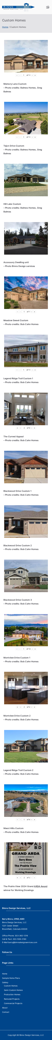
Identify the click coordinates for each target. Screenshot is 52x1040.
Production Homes (12, 994)
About (4, 1008)
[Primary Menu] (48, 7)
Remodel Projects (12, 999)
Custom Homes (10, 986)
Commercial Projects (13, 1003)
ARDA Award (40, 886)
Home (4, 974)
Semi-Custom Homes (13, 990)
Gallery (5, 982)
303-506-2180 (19, 939)
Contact (5, 1012)
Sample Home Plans (11, 978)
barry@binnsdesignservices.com (22, 942)
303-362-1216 (21, 935)
